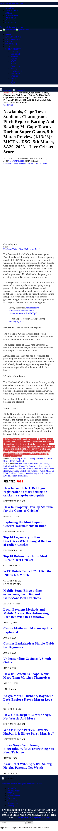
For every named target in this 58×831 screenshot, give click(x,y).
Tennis (13, 63)
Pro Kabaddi (16, 71)
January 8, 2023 (16, 321)
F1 (12, 81)
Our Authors (10, 22)
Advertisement (11, 15)
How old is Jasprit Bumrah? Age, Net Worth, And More (27, 716)
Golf (13, 83)
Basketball (15, 54)
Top (7, 47)
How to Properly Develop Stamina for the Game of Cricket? (28, 508)
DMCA (8, 13)
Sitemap (10, 805)
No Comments (16, 161)
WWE (13, 61)
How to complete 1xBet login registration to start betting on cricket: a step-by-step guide (25, 491)
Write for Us (10, 18)
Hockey (14, 68)
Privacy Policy (11, 10)
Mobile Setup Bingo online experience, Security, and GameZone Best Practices (22, 594)
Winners (14, 76)
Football (11, 44)
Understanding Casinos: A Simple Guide (27, 660)
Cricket (10, 42)
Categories (12, 39)
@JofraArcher (27, 310)
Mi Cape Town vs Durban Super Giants (20, 439)
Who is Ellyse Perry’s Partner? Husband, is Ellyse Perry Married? (28, 731)
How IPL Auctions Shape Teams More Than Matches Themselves (26, 675)
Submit (29, 823)
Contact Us (10, 20)
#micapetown (32, 307)
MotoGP (14, 56)
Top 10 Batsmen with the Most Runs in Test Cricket (25, 558)
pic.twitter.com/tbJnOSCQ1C (23, 313)
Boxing (14, 59)
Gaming (14, 51)
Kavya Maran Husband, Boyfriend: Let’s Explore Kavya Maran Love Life (29, 699)
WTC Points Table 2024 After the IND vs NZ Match (27, 573)
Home (8, 34)
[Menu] (1, 30)
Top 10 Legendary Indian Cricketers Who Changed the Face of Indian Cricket (28, 541)
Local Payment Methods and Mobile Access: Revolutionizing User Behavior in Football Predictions (26, 613)
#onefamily (14, 310)
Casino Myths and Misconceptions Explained (28, 630)
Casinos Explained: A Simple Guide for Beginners (29, 645)
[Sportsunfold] (16, 30)
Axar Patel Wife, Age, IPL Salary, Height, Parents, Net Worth (27, 765)
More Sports (13, 49)
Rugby (14, 78)
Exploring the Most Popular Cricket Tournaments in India (24, 524)
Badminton (15, 66)
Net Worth (15, 73)
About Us (9, 8)
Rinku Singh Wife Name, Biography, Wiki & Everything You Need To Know (28, 748)
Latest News (13, 37)
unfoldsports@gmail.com (33, 817)
